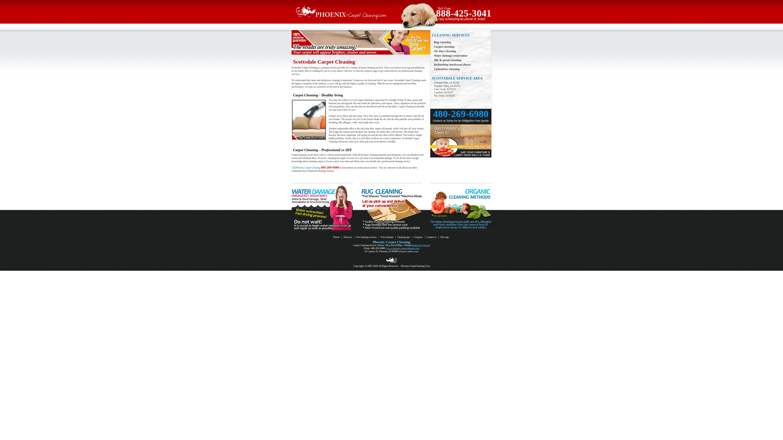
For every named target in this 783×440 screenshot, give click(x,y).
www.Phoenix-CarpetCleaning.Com (403, 248)
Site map (444, 237)
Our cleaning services (366, 237)
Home (336, 237)
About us (347, 237)
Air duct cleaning (445, 51)
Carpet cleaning (444, 46)
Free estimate (387, 237)
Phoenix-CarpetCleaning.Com (415, 266)
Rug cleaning (442, 42)
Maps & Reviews (421, 245)
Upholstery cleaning (447, 69)
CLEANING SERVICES (451, 35)
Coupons (418, 237)
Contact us (431, 237)
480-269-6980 (330, 167)
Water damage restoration (451, 55)
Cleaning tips (403, 237)
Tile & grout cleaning (447, 60)
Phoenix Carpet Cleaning (308, 167)
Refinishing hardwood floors (452, 64)
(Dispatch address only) (408, 251)
